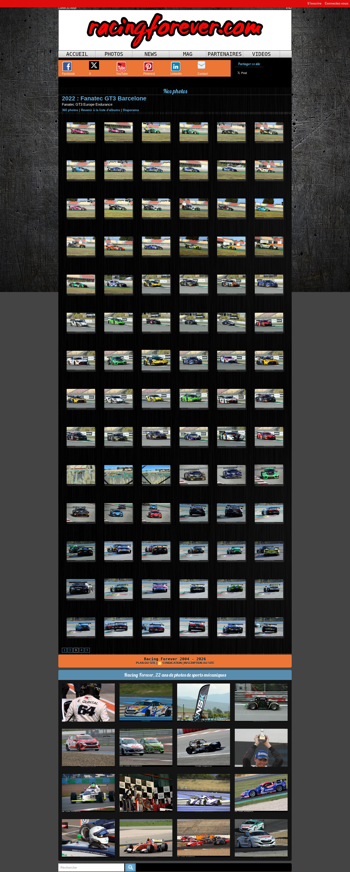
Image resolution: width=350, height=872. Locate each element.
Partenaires (225, 54)
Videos (261, 54)
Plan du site (146, 663)
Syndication (172, 663)
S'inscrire (314, 3)
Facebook (68, 73)
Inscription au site (199, 663)
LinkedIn (176, 73)
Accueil (77, 54)
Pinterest (149, 73)
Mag (187, 54)
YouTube (122, 73)
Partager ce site (249, 64)
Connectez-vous (336, 3)
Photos (114, 54)
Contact (203, 73)
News (151, 54)
